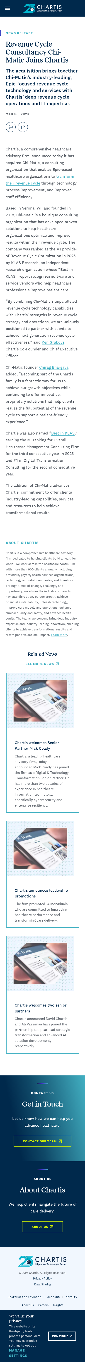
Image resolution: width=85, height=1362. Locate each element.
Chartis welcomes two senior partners (41, 1008)
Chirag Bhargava (53, 367)
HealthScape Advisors (24, 1297)
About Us (40, 1227)
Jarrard (53, 1297)
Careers (43, 1305)
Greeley (72, 1297)
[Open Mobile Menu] (7, 8)
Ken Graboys (53, 342)
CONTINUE (60, 1336)
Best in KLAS (63, 433)
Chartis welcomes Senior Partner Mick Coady (37, 745)
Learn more (59, 635)
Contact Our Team (39, 1141)
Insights (58, 1305)
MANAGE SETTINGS (18, 1353)
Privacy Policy (42, 1278)
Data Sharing (42, 1284)
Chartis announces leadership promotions (41, 893)
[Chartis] (42, 8)
